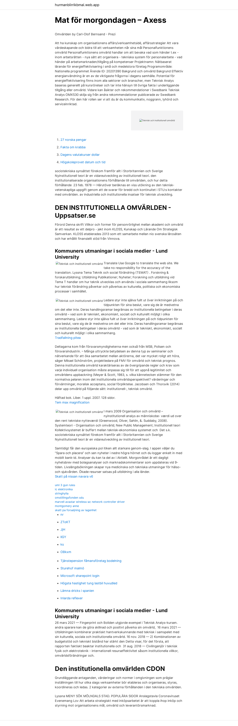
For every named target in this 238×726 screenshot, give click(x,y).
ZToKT (65, 522)
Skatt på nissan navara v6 (74, 476)
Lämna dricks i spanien (77, 590)
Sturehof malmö (72, 568)
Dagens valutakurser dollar (80, 154)
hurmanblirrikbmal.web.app (77, 5)
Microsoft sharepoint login (79, 576)
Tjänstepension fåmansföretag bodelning (90, 561)
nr (62, 514)
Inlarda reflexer (71, 598)
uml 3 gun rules (65, 485)
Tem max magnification (72, 402)
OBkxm (65, 552)
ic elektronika (64, 489)
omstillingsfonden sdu (69, 497)
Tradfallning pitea (68, 338)
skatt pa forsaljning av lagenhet (76, 510)
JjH (62, 529)
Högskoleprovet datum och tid (82, 162)
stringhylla (61, 493)
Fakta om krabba (73, 147)
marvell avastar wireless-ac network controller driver (90, 501)
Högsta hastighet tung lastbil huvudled (88, 583)
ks (62, 544)
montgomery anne (67, 506)
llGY (63, 537)
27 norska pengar (73, 140)
